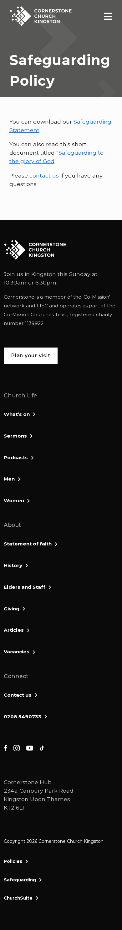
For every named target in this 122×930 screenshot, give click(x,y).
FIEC (42, 306)
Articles (14, 630)
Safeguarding (20, 879)
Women (14, 500)
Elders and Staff (24, 587)
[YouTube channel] (29, 748)
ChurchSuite (18, 898)
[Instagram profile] (16, 748)
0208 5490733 (22, 717)
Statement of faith (28, 544)
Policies (13, 861)
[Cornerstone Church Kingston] (40, 16)
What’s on (17, 414)
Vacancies (16, 652)
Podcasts (16, 457)
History (13, 565)
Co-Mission (96, 297)
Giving (11, 609)
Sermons (15, 436)
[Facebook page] (5, 748)
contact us (44, 175)
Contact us (18, 695)
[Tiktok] (42, 748)
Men (9, 479)
